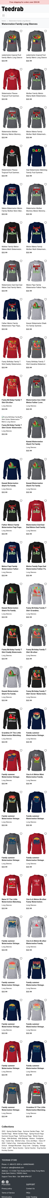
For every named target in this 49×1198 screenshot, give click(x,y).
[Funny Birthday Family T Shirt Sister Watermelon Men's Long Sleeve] (12, 419)
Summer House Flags (10, 1136)
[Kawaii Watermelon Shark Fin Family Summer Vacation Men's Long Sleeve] (36, 309)
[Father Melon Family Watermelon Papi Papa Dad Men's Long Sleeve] (12, 309)
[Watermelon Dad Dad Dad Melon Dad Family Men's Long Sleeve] (12, 271)
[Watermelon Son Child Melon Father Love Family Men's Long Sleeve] (36, 386)
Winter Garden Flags (20, 1134)
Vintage (42, 1146)
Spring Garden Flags (14, 1131)
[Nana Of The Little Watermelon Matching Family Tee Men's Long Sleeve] (12, 885)
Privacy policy (7, 1189)
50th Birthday (12, 1138)
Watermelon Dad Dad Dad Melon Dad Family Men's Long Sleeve (12, 287)
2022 (3, 1131)
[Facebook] (4, 1182)
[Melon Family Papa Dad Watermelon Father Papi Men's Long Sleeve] (36, 552)
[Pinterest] (7, 1182)
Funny (4, 1148)
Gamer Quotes (30, 1148)
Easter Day (10, 1141)
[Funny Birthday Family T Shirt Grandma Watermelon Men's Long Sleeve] (36, 348)
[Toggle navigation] (3, 15)
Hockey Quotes (7, 1150)
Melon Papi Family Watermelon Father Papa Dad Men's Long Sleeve (36, 287)
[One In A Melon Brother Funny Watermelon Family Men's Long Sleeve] (36, 885)
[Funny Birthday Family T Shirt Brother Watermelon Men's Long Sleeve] (12, 386)
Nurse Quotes (18, 1148)
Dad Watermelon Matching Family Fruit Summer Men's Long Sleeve (36, 172)
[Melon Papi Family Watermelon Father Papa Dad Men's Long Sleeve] (36, 271)
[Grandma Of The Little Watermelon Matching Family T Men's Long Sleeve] (12, 719)
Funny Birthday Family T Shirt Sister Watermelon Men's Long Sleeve (12, 427)
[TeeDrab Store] (12, 8)
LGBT (10, 1148)
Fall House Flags (25, 1136)
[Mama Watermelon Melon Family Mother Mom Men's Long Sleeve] (12, 194)
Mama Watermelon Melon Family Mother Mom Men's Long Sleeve (12, 210)
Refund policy (7, 1197)
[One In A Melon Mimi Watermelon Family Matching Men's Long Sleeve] (36, 760)
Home (4, 21)
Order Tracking (31, 1197)
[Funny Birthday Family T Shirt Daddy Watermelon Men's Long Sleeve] (12, 348)
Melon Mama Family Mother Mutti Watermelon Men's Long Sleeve (36, 134)
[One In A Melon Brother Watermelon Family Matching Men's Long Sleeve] (36, 927)
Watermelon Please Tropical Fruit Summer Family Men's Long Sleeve (12, 96)
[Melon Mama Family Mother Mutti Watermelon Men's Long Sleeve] (36, 118)
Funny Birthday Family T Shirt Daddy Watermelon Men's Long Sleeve (11, 364)
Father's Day (11, 1143)
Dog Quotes (41, 1148)
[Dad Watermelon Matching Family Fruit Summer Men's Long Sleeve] (36, 156)
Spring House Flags (36, 1134)
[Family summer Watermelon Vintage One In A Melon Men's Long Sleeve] (36, 719)
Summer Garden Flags (31, 1131)
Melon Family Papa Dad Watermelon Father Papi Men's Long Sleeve (36, 569)
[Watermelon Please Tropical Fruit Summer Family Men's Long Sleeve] (12, 79)
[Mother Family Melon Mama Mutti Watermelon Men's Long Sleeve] (36, 79)
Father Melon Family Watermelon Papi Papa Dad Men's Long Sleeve (11, 325)
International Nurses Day (26, 1143)
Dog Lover (26, 1146)
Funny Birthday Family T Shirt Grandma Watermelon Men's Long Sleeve (36, 364)
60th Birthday (23, 1138)
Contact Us (30, 1189)
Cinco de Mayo (31, 1141)
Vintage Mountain (14, 1146)
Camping (35, 1146)
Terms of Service (8, 1193)
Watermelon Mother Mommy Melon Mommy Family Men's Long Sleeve (12, 134)
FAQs (28, 1193)
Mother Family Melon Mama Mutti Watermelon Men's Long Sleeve (36, 96)
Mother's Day (20, 1141)
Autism (32, 1138)
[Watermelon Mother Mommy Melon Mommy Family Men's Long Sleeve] (12, 118)
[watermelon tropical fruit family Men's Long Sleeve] (12, 41)
